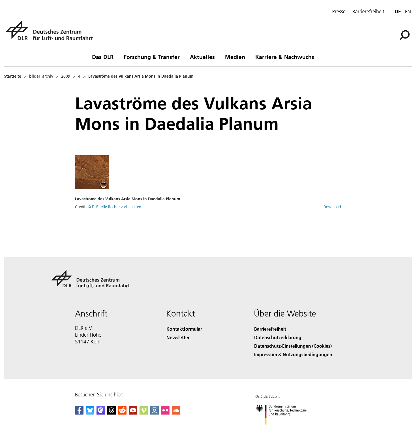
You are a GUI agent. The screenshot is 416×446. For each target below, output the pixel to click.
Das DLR (102, 56)
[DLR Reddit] (122, 412)
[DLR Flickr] (165, 412)
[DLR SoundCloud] (176, 412)
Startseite (12, 76)
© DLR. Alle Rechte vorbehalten (114, 206)
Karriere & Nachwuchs (284, 56)
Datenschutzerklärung (277, 337)
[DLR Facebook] (79, 412)
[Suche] (405, 34)
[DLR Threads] (111, 412)
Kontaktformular (184, 329)
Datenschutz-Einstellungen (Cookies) (293, 346)
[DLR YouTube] (133, 412)
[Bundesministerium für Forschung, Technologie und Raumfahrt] (287, 430)
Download (332, 206)
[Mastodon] (101, 412)
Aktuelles (202, 56)
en (408, 11)
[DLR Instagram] (154, 412)
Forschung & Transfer (152, 56)
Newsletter (178, 337)
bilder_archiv (41, 76)
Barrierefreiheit (368, 12)
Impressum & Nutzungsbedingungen (293, 354)
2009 (65, 76)
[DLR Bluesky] (90, 412)
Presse (339, 12)
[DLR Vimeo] (144, 412)
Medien (235, 56)
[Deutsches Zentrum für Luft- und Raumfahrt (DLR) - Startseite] (51, 33)
